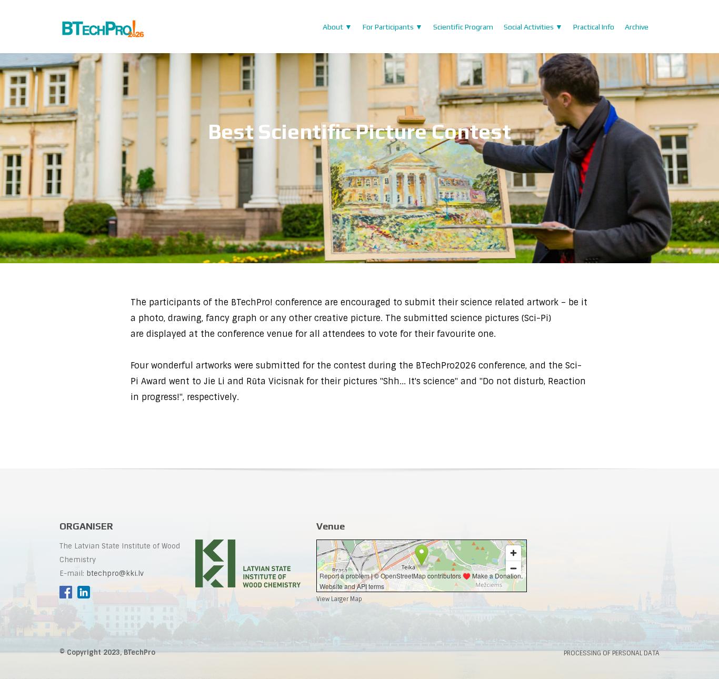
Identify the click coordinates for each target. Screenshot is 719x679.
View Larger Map (339, 599)
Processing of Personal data (612, 653)
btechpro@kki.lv (115, 573)
